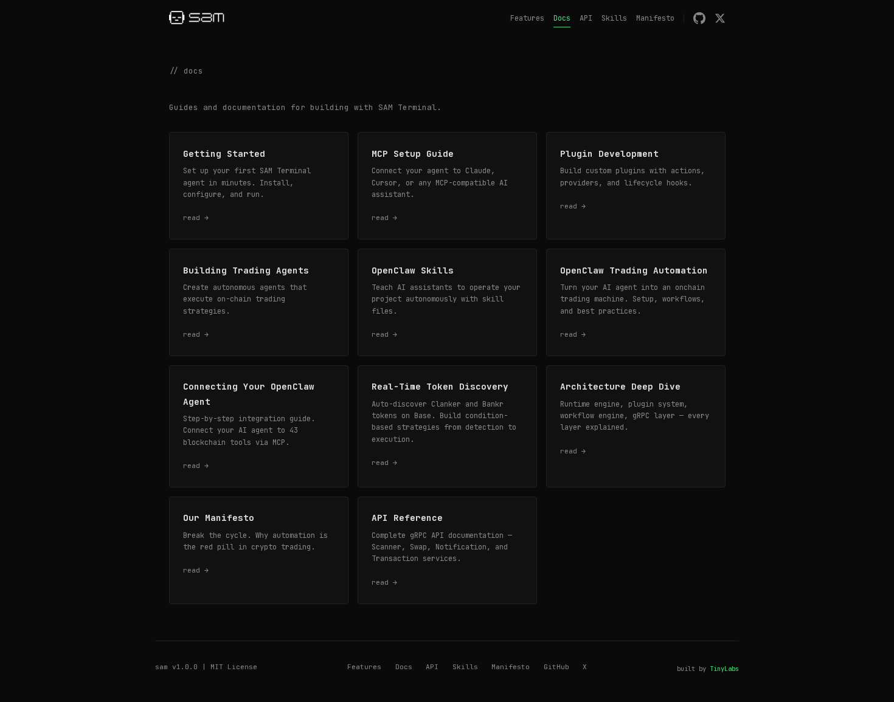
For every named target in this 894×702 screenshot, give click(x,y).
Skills (614, 18)
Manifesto (655, 18)
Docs (561, 18)
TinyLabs (724, 668)
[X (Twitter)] (720, 18)
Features (527, 18)
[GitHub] (699, 18)
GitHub (556, 666)
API (586, 18)
